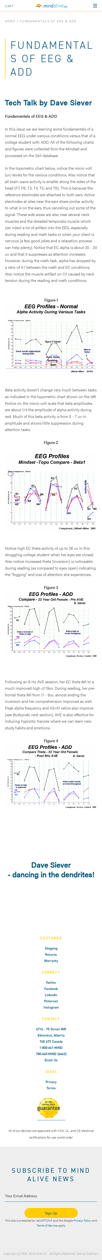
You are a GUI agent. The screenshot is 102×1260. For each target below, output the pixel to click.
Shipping (51, 948)
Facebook (51, 988)
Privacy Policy (82, 1220)
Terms (51, 1088)
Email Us (51, 1060)
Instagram (51, 1007)
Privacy (51, 1082)
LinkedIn (51, 995)
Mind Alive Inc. (38, 1254)
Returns (51, 954)
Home (10, 21)
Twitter (51, 982)
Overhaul (92, 1254)
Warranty (51, 961)
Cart (9, 6)
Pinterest (51, 1001)
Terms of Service (47, 1225)
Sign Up (51, 1212)
